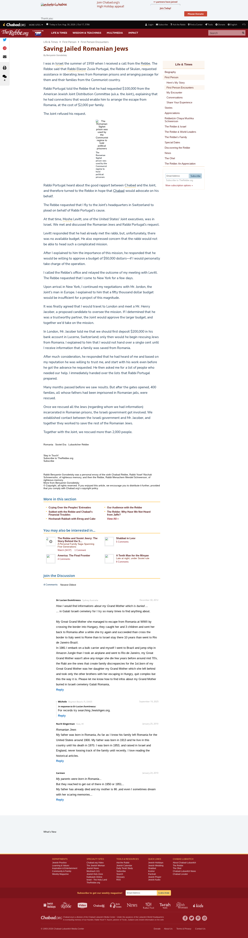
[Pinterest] (198, 918)
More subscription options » (179, 185)
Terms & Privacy (183, 929)
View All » (113, 518)
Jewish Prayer (154, 877)
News (132, 905)
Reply (60, 689)
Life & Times (59, 32)
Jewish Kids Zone (95, 874)
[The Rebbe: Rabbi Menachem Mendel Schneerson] (23, 33)
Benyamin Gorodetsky (56, 55)
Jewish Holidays (155, 862)
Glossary (120, 877)
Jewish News (93, 868)
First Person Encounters (95, 42)
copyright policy (89, 488)
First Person (69, 42)
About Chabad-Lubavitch (184, 862)
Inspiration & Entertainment (64, 868)
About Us (168, 929)
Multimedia (115, 32)
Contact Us (200, 929)
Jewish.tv (83, 905)
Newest (64, 584)
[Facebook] (185, 918)
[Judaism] (14, 24)
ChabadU (99, 905)
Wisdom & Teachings (87, 32)
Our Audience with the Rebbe (124, 507)
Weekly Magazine (60, 874)
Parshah (152, 874)
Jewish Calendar (124, 865)
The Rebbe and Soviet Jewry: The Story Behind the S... (77, 540)
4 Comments (64, 559)
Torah (124, 920)
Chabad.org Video (95, 862)
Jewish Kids (198, 905)
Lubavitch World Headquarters (151, 917)
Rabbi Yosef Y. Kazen (103, 920)
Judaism (131, 920)
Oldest (72, 584)
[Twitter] (191, 918)
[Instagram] (204, 918)
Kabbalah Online (94, 877)
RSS (118, 880)
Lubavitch (100, 917)
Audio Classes (116, 905)
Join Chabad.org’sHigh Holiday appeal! (110, 4)
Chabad (118, 191)
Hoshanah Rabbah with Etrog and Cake (72, 518)
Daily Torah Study (124, 868)
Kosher (151, 871)
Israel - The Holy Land (97, 880)
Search (119, 874)
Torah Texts (165, 905)
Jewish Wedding (155, 865)
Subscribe (121, 871)
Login (150, 24)
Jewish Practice (59, 862)
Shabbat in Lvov (125, 538)
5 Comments (122, 541)
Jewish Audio (154, 880)
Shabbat (152, 868)
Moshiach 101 (93, 871)
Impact (133, 32)
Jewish (142, 920)
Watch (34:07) (64, 550)
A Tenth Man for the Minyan (132, 555)
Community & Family (61, 871)
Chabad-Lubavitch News (184, 871)
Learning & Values (60, 865)
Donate (221, 24)
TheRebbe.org (93, 882)
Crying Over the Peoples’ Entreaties (70, 507)
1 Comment (80, 550)
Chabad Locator (180, 874)
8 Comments (122, 561)
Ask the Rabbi (179, 24)
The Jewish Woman (96, 865)
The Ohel (177, 868)
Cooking (149, 905)
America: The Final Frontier (74, 555)
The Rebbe (178, 865)
